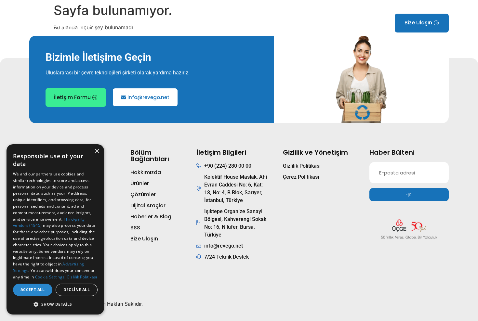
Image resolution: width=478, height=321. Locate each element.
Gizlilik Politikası (82, 277)
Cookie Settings (50, 277)
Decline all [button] (76, 289)
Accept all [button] (32, 289)
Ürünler (184, 23)
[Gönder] (409, 194)
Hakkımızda (154, 23)
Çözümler (220, 23)
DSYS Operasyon (258, 23)
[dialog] (55, 229)
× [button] (96, 151)
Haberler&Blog (302, 23)
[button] (55, 304)
